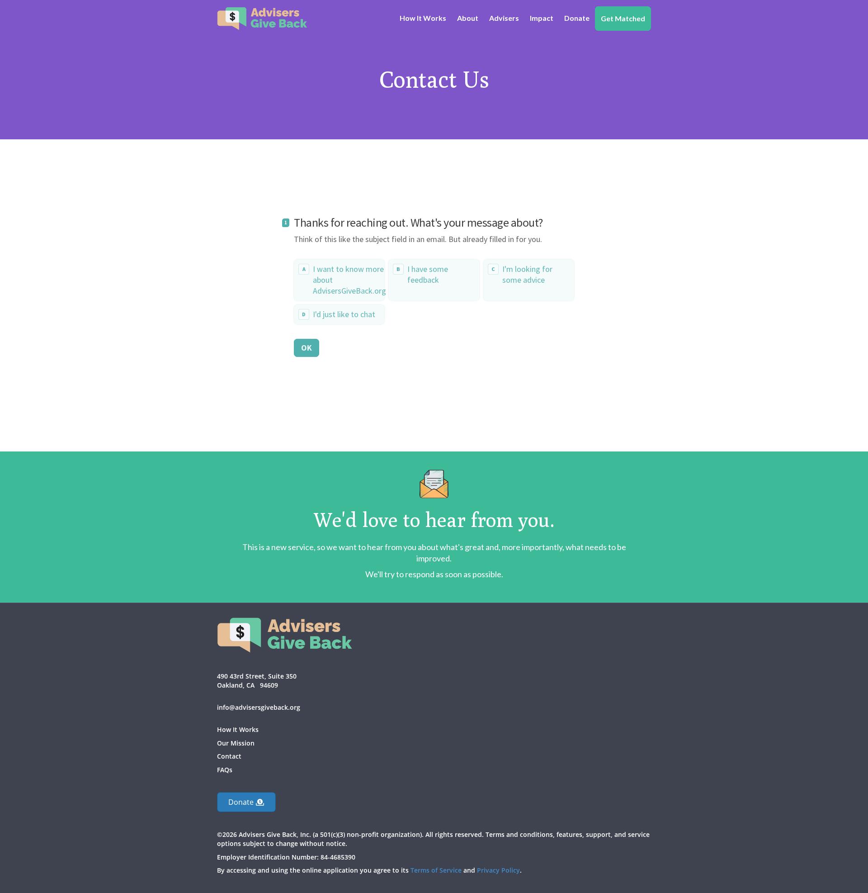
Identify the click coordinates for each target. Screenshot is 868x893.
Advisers (504, 18)
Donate (577, 18)
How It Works (423, 18)
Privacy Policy (498, 870)
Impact (541, 18)
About (467, 18)
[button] (246, 802)
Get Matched (623, 18)
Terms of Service (436, 870)
